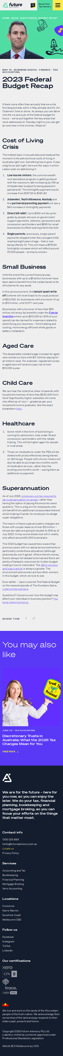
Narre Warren (10, 910)
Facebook (8, 936)
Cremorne (8, 906)
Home (6, 18)
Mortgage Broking (13, 884)
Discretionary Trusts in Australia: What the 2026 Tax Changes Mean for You (29, 740)
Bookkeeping (10, 875)
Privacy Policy (10, 853)
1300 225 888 (10, 839)
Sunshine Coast (11, 915)
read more (8, 751)
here (19, 408)
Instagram (8, 941)
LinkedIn (7, 950)
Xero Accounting (12, 888)
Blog (14, 18)
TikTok (6, 946)
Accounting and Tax (14, 870)
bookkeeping (30, 805)
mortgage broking (18, 809)
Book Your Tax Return (45, 5)
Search (33, 5)
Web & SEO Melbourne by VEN (20, 1046)
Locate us (8, 848)
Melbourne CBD (11, 919)
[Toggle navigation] (58, 5)
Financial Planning (13, 879)
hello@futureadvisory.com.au (19, 844)
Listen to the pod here (15, 589)
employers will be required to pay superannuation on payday (29, 497)
